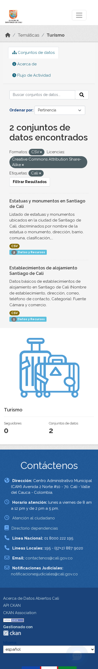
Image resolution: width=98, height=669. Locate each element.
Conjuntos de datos (36, 52)
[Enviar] (82, 95)
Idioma (9, 642)
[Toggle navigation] (79, 15)
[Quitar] (41, 152)
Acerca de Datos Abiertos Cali (31, 598)
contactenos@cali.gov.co (49, 558)
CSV (14, 246)
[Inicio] (7, 35)
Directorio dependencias (34, 528)
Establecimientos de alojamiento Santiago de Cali (43, 270)
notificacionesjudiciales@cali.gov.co (44, 574)
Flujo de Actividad (33, 75)
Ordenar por (20, 110)
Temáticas (28, 35)
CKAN (12, 633)
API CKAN (12, 605)
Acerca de (26, 64)
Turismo (56, 35)
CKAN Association (19, 612)
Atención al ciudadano (33, 518)
